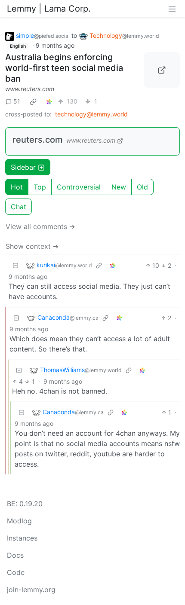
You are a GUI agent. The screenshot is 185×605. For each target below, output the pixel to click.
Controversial (79, 187)
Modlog (19, 520)
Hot (17, 187)
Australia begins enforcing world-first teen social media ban (64, 68)
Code (16, 572)
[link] (33, 101)
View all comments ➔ (40, 226)
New (118, 187)
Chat (18, 206)
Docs (15, 555)
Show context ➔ (32, 246)
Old (142, 187)
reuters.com (37, 139)
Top (40, 187)
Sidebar (23, 167)
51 (16, 101)
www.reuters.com (29, 88)
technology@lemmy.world (91, 114)
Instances (22, 538)
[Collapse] (15, 265)
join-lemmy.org (31, 589)
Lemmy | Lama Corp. (49, 8)
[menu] (172, 8)
